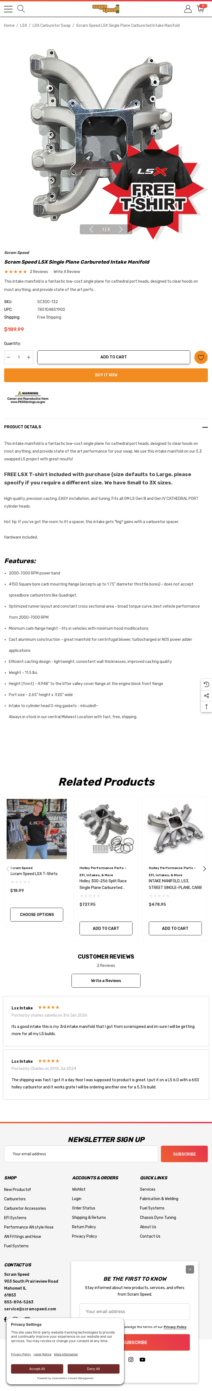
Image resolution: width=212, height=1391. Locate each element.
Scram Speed (16, 252)
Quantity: (12, 343)
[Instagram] (131, 1361)
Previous (91, 229)
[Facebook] (5, 1319)
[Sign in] (187, 9)
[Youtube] (142, 1361)
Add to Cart (113, 357)
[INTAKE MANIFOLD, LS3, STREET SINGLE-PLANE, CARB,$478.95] (175, 829)
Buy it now (106, 375)
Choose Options (37, 914)
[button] (106, 397)
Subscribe (184, 1154)
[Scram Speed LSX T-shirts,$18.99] (36, 829)
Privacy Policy (175, 1327)
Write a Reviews (106, 980)
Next (121, 229)
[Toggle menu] (8, 9)
